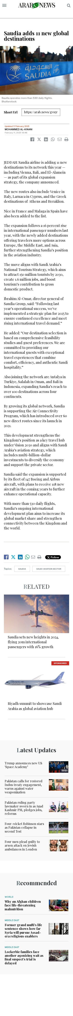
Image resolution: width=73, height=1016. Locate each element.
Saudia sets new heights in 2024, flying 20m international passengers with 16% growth (33, 642)
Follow (54, 557)
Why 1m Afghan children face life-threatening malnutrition (23, 905)
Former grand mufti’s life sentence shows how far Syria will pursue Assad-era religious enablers (23, 930)
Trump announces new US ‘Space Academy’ (23, 765)
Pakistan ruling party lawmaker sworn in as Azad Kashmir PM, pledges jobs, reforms (24, 808)
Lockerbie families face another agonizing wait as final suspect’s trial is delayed (24, 957)
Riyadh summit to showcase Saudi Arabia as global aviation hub (35, 706)
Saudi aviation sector (48, 569)
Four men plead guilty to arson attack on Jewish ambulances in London (22, 845)
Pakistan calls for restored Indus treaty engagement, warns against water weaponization (23, 786)
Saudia (22, 569)
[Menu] (4, 5)
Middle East (12, 920)
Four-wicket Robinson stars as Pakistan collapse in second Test (24, 827)
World (9, 897)
